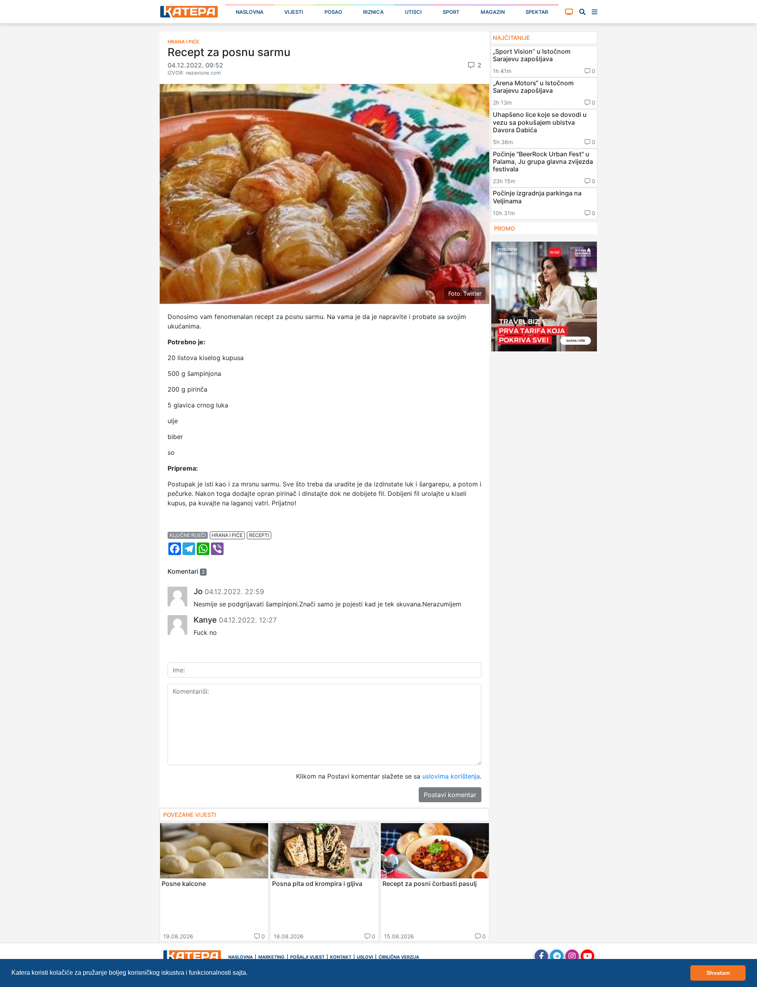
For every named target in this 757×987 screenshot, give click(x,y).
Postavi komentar (450, 795)
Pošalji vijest (307, 957)
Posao (333, 12)
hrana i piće (227, 535)
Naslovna (249, 12)
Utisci (413, 12)
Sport (451, 12)
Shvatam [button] (718, 973)
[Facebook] (541, 956)
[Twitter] (556, 956)
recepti (259, 535)
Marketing (271, 957)
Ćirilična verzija (398, 957)
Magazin (493, 12)
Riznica (373, 12)
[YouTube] (587, 956)
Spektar (537, 12)
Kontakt (340, 957)
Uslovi (365, 957)
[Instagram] (572, 956)
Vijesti (293, 12)
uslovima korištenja (451, 776)
